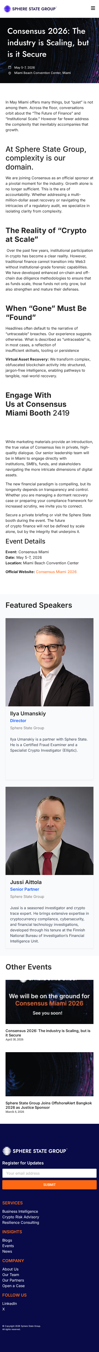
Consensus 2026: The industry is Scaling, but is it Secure (48, 1032)
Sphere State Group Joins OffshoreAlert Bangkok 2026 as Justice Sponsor (49, 1105)
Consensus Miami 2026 (56, 571)
